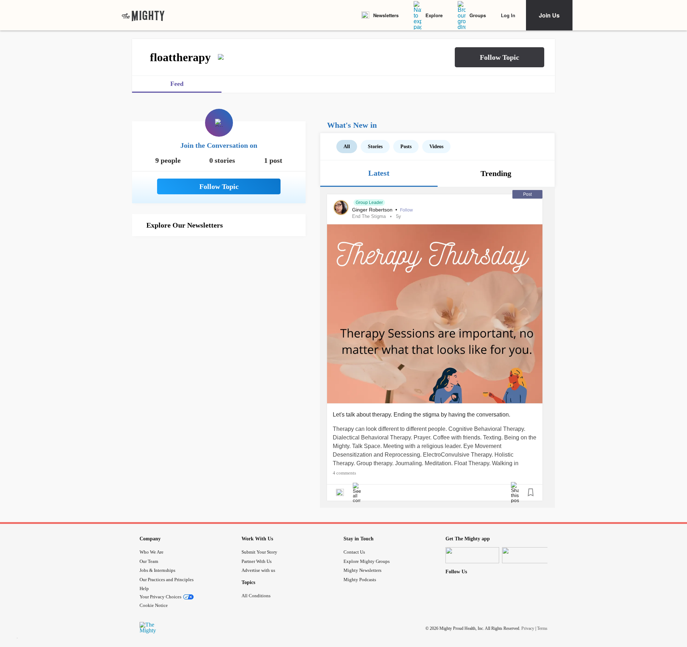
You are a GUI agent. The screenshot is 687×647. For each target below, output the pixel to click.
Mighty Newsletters (362, 570)
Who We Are (152, 552)
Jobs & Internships (157, 570)
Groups (477, 15)
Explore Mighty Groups (367, 561)
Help (144, 588)
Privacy (527, 628)
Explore (434, 15)
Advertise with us (258, 570)
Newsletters (386, 15)
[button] (499, 57)
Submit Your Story (259, 552)
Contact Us (354, 552)
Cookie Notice (154, 605)
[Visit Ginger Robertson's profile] (341, 207)
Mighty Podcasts (360, 579)
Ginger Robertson (373, 210)
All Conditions (256, 595)
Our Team (149, 561)
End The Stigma (369, 216)
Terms (542, 628)
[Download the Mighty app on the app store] (472, 555)
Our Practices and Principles (167, 579)
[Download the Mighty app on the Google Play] (529, 555)
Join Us (549, 15)
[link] (143, 15)
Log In (508, 15)
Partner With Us (257, 561)
